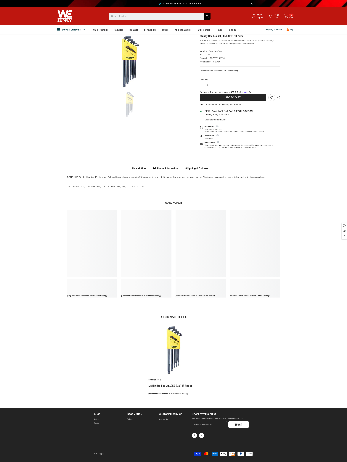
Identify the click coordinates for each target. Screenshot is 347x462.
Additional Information (165, 168)
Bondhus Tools (216, 51)
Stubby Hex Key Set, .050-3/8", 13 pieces (170, 386)
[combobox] (156, 16)
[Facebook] (194, 435)
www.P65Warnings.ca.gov (247, 147)
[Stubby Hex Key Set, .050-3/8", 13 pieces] (173, 350)
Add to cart (233, 97)
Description (139, 168)
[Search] (160, 16)
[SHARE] (277, 97)
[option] (129, 61)
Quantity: (204, 79)
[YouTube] (201, 435)
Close (251, 3)
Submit (238, 424)
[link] (271, 97)
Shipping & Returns (196, 168)
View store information (215, 120)
